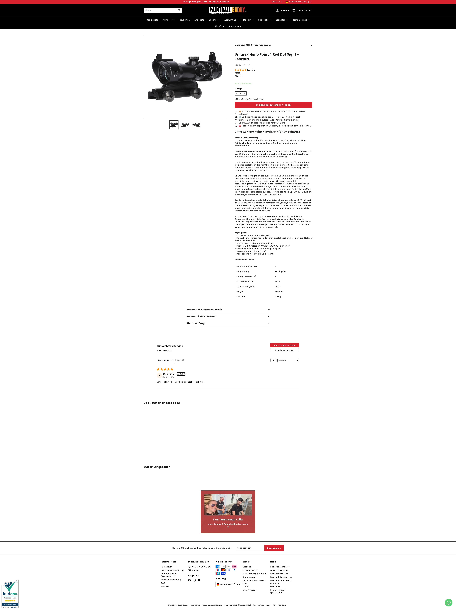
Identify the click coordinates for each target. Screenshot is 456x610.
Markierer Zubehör (279, 570)
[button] (241, 70)
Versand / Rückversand (201, 316)
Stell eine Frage (196, 323)
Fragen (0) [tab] (180, 360)
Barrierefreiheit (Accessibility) (168, 574)
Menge (238, 88)
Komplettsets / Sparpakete (277, 591)
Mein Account (249, 590)
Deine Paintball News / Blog (254, 581)
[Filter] (273, 360)
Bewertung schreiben (284, 345)
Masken (247, 20)
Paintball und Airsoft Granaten (280, 581)
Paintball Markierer (279, 567)
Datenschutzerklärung (172, 570)
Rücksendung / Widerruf (255, 573)
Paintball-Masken (279, 573)
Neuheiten (185, 20)
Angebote (199, 20)
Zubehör (213, 20)
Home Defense (300, 20)
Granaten (281, 20)
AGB (163, 583)
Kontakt (165, 586)
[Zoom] (185, 76)
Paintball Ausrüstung (281, 577)
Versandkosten (256, 99)
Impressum (166, 567)
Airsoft (218, 26)
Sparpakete (152, 20)
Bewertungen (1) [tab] (165, 360)
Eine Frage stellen (284, 350)
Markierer (168, 20)
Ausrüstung (230, 20)
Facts (246, 586)
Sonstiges (234, 26)
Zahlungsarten (250, 570)
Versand (247, 567)
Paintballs (263, 20)
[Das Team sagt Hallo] (228, 504)
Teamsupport (250, 577)
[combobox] (163, 10)
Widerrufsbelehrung (171, 579)
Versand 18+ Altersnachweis (253, 45)
